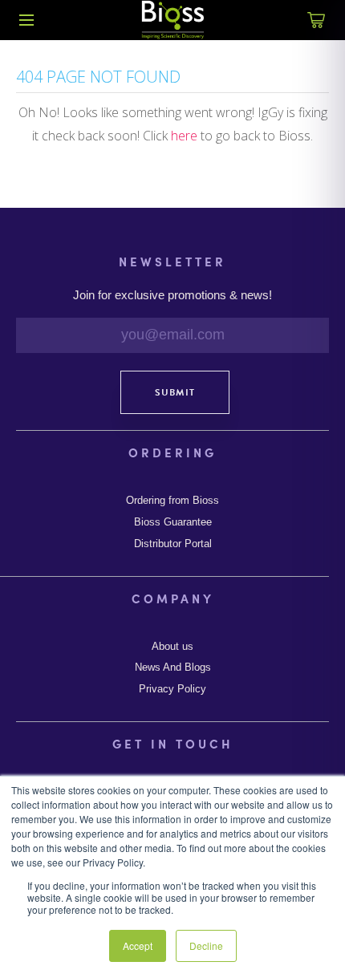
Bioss (172, 20)
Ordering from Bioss (172, 500)
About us (172, 646)
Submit (175, 392)
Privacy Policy (172, 689)
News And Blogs (173, 667)
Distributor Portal (173, 544)
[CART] (316, 29)
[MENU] (26, 20)
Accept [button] (137, 945)
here (184, 135)
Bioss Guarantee (173, 522)
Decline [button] (206, 945)
